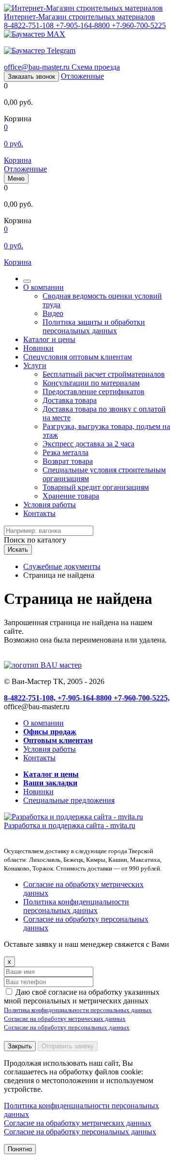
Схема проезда (96, 67)
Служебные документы (62, 566)
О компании (43, 287)
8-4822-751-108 (30, 25)
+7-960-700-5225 (139, 25)
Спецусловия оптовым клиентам (77, 357)
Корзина (17, 160)
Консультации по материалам (91, 383)
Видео (53, 313)
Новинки (38, 348)
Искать (18, 549)
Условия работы (49, 504)
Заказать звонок (31, 76)
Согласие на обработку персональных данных (67, 1027)
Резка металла (65, 452)
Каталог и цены (49, 339)
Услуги (34, 365)
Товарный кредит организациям (96, 487)
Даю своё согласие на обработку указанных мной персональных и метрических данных (82, 996)
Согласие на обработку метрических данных (65, 1018)
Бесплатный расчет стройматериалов (104, 374)
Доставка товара (70, 400)
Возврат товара (68, 461)
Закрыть (20, 1046)
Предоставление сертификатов (94, 391)
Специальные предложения (69, 800)
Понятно (20, 1149)
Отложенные (82, 76)
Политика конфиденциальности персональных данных (76, 906)
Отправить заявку (68, 1046)
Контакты (39, 513)
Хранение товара (71, 496)
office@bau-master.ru (38, 67)
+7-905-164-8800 (84, 25)
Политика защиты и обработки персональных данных (94, 326)
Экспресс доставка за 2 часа (88, 444)
